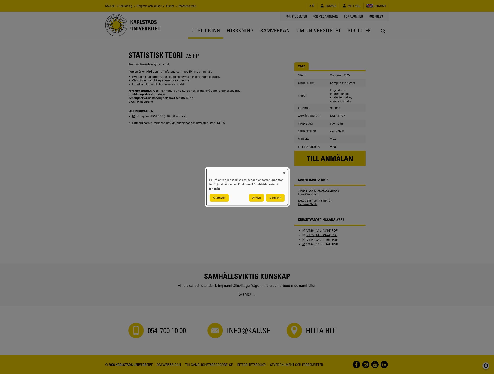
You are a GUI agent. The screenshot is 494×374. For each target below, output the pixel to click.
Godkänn (275, 198)
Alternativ (219, 198)
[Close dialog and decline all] (284, 171)
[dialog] (247, 187)
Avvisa (256, 198)
